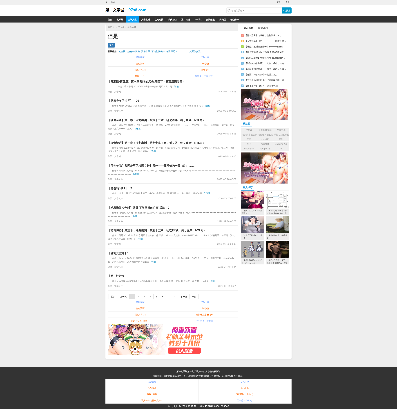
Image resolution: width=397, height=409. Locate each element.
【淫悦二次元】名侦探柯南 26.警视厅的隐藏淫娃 (265, 57)
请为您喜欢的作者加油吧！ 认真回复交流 (176, 51)
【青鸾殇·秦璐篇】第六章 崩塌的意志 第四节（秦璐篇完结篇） (146, 81)
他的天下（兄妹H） (205, 320)
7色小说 (205, 57)
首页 (110, 19)
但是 (129, 27)
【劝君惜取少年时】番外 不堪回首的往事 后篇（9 (139, 207)
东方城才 (265, 144)
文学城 (120, 19)
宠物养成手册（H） (205, 314)
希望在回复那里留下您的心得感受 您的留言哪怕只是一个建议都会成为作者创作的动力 (281, 134)
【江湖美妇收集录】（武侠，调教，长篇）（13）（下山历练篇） (265, 69)
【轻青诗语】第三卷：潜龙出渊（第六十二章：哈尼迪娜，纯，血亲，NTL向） (156, 120)
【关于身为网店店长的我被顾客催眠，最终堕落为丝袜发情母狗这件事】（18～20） (265, 80)
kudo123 (265, 139)
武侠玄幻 (172, 19)
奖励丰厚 (145, 51)
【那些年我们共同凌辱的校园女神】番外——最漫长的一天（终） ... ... (151, 165)
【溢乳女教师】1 (118, 253)
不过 (281, 139)
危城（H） (140, 76)
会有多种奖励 (133, 51)
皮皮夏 (122, 51)
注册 (287, 2)
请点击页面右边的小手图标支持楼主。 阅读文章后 (265, 134)
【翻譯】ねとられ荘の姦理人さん (261, 74)
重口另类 (185, 19)
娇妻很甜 (205, 69)
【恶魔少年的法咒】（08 (123, 100)
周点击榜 (248, 28)
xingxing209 (281, 144)
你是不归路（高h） (140, 320)
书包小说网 (140, 69)
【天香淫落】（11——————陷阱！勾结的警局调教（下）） (265, 41)
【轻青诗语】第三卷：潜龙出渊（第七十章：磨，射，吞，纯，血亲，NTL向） (156, 142)
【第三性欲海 (116, 275)
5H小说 (205, 63)
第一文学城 (181, 371)
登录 (279, 2)
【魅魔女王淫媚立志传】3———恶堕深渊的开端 (265, 46)
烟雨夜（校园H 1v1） (205, 76)
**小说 (198, 19)
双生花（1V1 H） (245, 400)
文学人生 (132, 19)
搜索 (287, 10)
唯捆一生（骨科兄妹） (152, 400)
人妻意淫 (145, 19)
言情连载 (210, 19)
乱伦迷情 (159, 19)
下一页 (184, 296)
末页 (194, 296)
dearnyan (249, 148)
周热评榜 (263, 28)
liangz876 (265, 148)
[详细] (176, 86)
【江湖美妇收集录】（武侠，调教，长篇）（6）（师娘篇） (265, 63)
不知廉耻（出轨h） (245, 394)
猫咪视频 (140, 57)
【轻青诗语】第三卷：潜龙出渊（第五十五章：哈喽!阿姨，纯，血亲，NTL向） (157, 230)
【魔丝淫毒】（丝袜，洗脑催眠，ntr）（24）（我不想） (265, 35)
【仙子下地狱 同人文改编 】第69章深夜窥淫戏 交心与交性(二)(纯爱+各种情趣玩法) (265, 52)
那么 (249, 144)
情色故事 (235, 19)
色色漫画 (140, 63)
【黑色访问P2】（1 (120, 188)
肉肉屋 (222, 19)
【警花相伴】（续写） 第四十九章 (261, 85)
